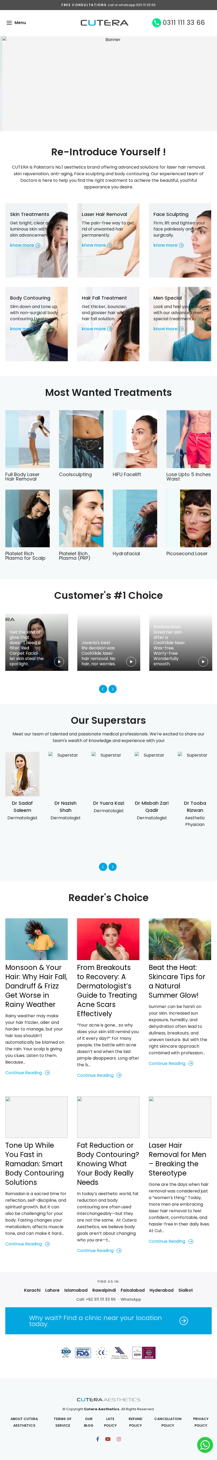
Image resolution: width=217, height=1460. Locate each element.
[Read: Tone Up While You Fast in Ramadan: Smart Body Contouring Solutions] (36, 1117)
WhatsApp (131, 1299)
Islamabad (76, 1290)
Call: (96, 1299)
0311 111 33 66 (184, 22)
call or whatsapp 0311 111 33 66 (132, 5)
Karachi (32, 1290)
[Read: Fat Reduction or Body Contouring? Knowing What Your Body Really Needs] (108, 1117)
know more (22, 245)
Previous (103, 689)
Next (112, 689)
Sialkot (185, 1290)
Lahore (52, 1290)
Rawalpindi (104, 1290)
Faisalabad (133, 1290)
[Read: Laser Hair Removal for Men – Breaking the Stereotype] (180, 1117)
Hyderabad (162, 1290)
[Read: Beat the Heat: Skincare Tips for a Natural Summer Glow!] (180, 939)
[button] (9, 23)
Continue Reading (23, 1073)
